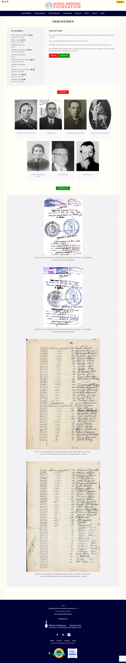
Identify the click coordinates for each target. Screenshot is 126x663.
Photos (54, 55)
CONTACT (59, 641)
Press (87, 13)
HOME (52, 641)
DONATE (66, 641)
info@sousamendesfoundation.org (63, 643)
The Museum (67, 13)
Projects (78, 13)
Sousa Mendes (26, 13)
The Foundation (54, 13)
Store (102, 13)
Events (94, 13)
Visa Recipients (39, 13)
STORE (74, 641)
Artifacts (64, 55)
